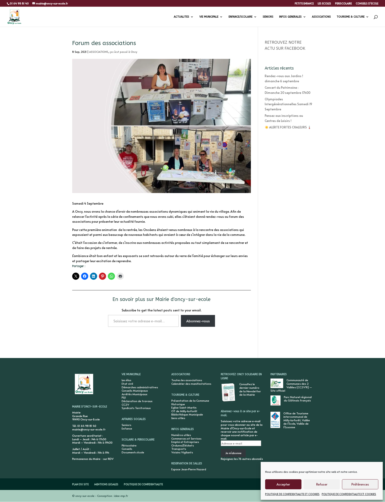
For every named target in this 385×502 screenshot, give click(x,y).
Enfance (127, 428)
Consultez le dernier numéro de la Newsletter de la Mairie (250, 389)
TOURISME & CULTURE (351, 16)
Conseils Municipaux (135, 391)
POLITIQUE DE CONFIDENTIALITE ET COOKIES (292, 494)
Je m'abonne (233, 453)
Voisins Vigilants (182, 452)
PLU (124, 397)
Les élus (126, 380)
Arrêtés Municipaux (134, 394)
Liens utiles (178, 418)
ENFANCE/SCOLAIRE (240, 16)
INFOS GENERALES (290, 16)
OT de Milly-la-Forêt (184, 411)
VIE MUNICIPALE (208, 16)
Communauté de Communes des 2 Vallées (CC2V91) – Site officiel (291, 385)
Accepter (283, 484)
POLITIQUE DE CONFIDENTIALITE (143, 484)
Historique (178, 404)
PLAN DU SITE (80, 484)
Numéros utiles (181, 435)
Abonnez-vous (198, 320)
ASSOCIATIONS (321, 16)
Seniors (126, 425)
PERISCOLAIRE (343, 3)
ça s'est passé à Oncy (123, 51)
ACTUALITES (181, 16)
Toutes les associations (186, 380)
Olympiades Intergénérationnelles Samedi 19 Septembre (288, 104)
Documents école (133, 452)
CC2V (125, 405)
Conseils (127, 449)
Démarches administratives (140, 387)
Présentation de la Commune (190, 401)
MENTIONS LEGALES (106, 484)
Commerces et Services (186, 438)
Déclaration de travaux (137, 401)
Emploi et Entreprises (185, 442)
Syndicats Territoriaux (136, 408)
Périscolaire (129, 445)
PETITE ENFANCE (304, 3)
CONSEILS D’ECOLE (367, 3)
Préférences (360, 484)
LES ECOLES (324, 3)
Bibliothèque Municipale (187, 414)
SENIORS (268, 16)
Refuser (321, 484)
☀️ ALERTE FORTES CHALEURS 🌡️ (288, 127)
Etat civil (127, 384)
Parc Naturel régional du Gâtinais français (298, 399)
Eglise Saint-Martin (184, 407)
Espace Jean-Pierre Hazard (188, 469)
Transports (178, 449)
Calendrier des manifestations (191, 384)
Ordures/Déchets (182, 445)
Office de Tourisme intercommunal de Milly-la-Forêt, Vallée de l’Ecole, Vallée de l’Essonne (296, 420)
